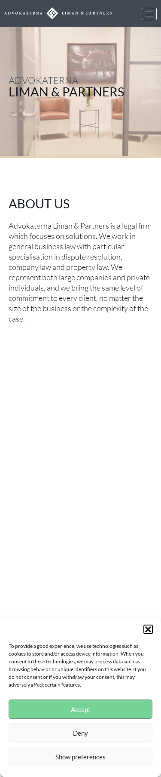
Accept (81, 709)
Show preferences (80, 757)
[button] (148, 629)
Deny (80, 733)
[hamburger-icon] (149, 14)
